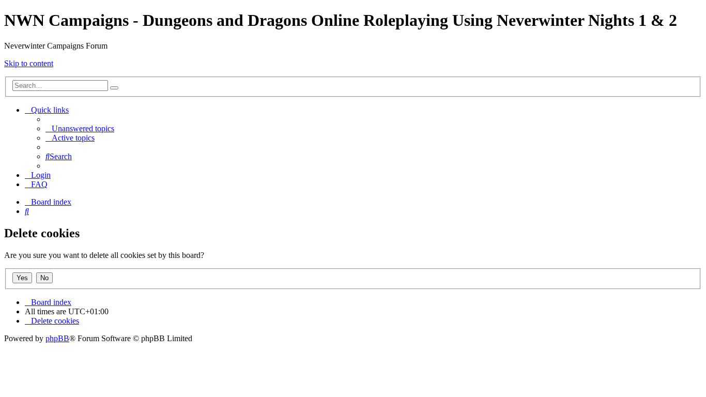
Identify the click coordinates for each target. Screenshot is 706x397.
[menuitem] (79, 128)
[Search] (114, 87)
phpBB (57, 338)
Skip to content (28, 63)
